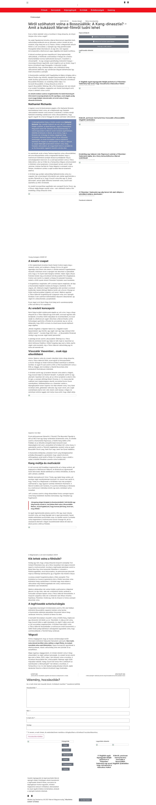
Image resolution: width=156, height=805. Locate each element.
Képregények (70, 10)
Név (28, 710)
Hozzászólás (31, 687)
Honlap (29, 725)
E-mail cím (31, 718)
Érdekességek (97, 10)
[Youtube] (128, 2)
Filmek (44, 10)
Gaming (111, 10)
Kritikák (83, 10)
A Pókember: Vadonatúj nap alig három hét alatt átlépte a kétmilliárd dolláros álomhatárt (101, 193)
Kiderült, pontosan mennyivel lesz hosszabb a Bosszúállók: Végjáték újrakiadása (120, 759)
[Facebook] (124, 2)
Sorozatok (55, 10)
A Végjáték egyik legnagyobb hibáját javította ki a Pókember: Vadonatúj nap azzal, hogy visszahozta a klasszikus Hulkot (102, 83)
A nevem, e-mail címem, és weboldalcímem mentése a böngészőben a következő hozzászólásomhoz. (63, 732)
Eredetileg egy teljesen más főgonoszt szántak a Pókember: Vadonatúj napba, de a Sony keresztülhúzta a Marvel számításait (102, 156)
